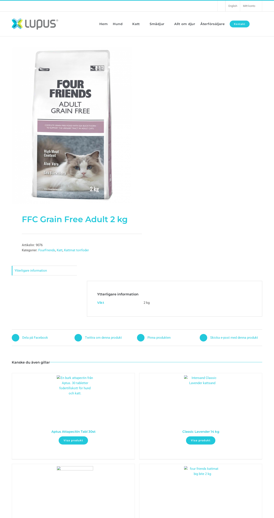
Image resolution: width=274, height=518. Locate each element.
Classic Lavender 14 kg (200, 432)
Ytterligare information (31, 270)
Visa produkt (73, 440)
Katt (60, 250)
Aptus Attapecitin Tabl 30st (73, 432)
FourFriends (46, 250)
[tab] (44, 270)
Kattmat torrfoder (76, 250)
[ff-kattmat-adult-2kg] (72, 125)
